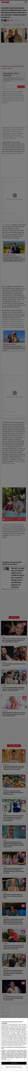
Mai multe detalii (22, 1029)
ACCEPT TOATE (14, 1063)
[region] (14, 1044)
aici (2, 1040)
